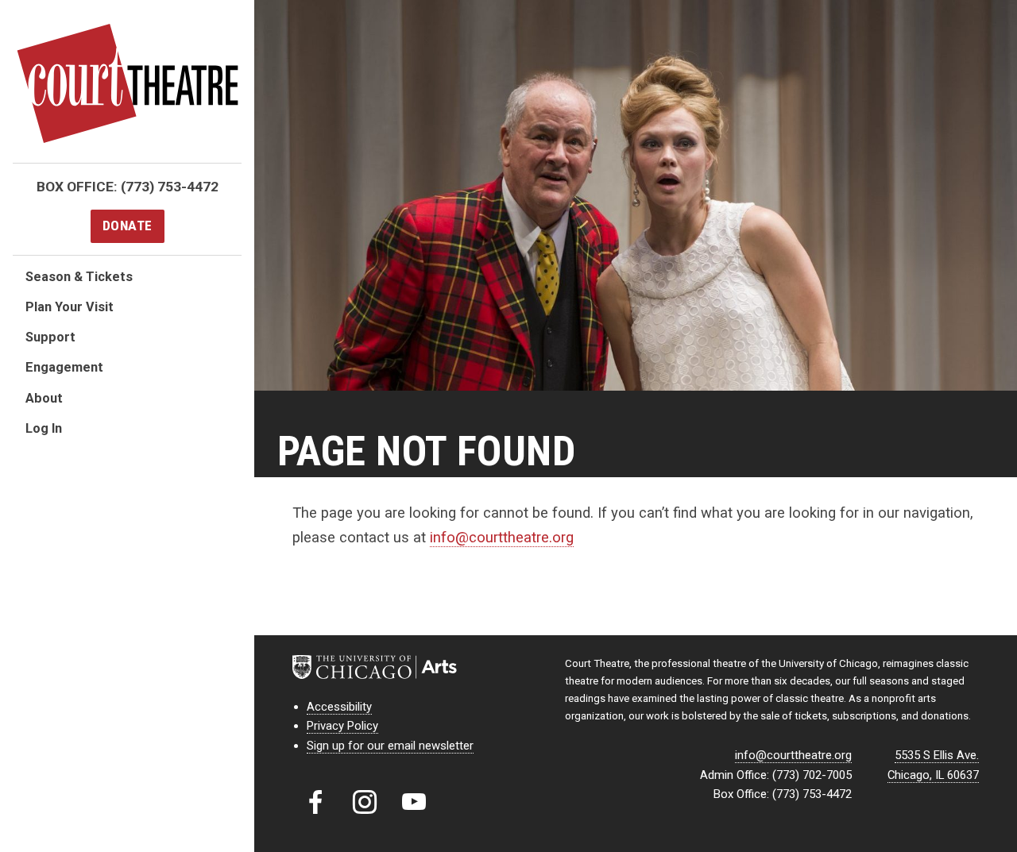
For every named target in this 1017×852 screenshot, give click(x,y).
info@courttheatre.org (502, 537)
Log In (43, 428)
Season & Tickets (79, 276)
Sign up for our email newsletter (390, 745)
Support (50, 337)
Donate (127, 225)
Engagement (64, 367)
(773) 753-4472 (169, 187)
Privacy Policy (342, 726)
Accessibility (339, 707)
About (44, 398)
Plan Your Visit (69, 306)
